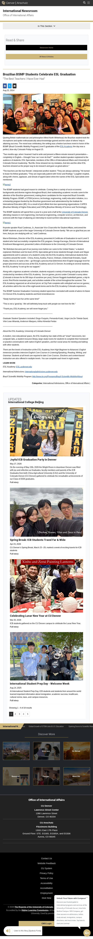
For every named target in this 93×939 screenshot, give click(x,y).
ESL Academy (66, 146)
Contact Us (46, 858)
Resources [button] (15, 776)
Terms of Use (46, 878)
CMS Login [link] (46, 923)
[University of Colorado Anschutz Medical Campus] (22, 3)
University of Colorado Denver (75, 212)
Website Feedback (47, 863)
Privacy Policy (46, 873)
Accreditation (46, 888)
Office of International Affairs (18, 15)
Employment (46, 893)
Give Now (46, 898)
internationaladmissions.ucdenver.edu (41, 372)
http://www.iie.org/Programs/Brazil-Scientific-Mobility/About (57, 376)
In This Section (45, 26)
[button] (87, 933)
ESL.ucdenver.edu (24, 367)
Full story (14, 482)
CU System (46, 868)
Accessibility (46, 883)
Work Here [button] (46, 751)
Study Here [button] (16, 751)
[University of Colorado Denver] (9, 3)
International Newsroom (20, 11)
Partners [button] (46, 776)
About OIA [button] (76, 776)
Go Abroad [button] (76, 751)
